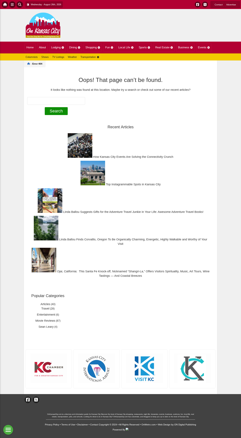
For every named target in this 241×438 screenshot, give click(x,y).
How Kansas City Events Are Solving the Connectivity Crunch (132, 156)
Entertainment (46, 314)
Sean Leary (46, 326)
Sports (143, 47)
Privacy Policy (52, 424)
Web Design (164, 424)
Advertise (231, 4)
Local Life (124, 47)
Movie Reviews (45, 320)
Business (183, 47)
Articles (45, 304)
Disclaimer (82, 424)
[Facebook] (198, 4)
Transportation (88, 57)
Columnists (32, 57)
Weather (72, 57)
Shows (45, 57)
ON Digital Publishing (185, 424)
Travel (45, 308)
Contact (219, 4)
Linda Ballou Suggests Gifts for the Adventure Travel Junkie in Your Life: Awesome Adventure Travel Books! (132, 212)
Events (202, 47)
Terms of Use (68, 424)
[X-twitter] (205, 4)
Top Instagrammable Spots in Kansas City (133, 184)
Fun (107, 47)
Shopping (91, 47)
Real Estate (162, 47)
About (42, 47)
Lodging (56, 47)
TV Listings (58, 57)
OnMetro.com (148, 424)
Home (30, 47)
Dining (73, 47)
